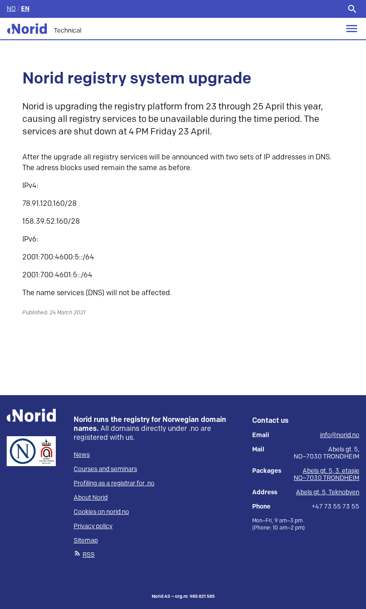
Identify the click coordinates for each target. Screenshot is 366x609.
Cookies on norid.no (101, 512)
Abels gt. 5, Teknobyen (327, 492)
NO (11, 9)
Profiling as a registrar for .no (114, 483)
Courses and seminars (105, 469)
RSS (89, 555)
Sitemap (86, 540)
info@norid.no (339, 435)
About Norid (91, 497)
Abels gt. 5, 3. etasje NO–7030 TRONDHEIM (326, 474)
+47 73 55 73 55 (335, 506)
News (82, 455)
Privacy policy (93, 526)
